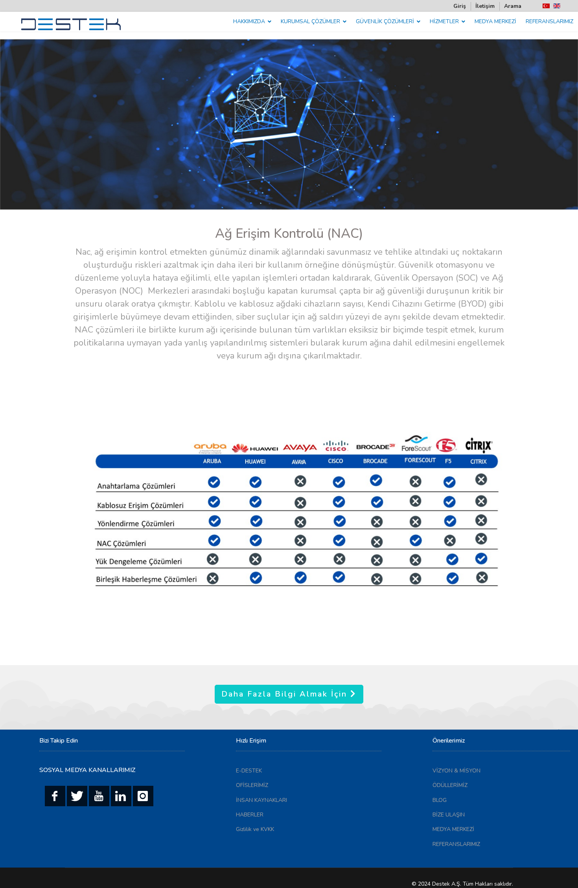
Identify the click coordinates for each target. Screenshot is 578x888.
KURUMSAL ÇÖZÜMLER (310, 21)
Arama (512, 6)
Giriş (459, 6)
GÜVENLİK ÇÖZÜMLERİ (385, 21)
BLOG (440, 800)
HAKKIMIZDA (249, 21)
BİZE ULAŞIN (449, 814)
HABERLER (249, 814)
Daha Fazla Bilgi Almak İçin (285, 694)
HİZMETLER (444, 21)
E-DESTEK (249, 770)
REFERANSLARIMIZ (549, 21)
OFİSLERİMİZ (252, 785)
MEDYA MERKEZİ (495, 21)
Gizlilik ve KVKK (255, 829)
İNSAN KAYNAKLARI (261, 800)
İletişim (485, 6)
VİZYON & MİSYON (456, 770)
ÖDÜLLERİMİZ (450, 785)
